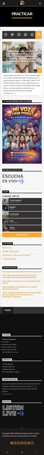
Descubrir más (7, 394)
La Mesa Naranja (9, 259)
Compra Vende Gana (10, 252)
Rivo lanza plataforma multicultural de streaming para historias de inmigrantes (19, 276)
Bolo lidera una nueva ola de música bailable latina (21, 282)
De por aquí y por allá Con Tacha (16, 255)
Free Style (6, 248)
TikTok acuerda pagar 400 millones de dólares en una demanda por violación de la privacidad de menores (22, 295)
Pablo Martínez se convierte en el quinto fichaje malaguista (19, 288)
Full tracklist (22, 235)
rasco (9, 69)
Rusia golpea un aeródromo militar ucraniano (21, 272)
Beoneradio (15, 352)
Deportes (6, 44)
